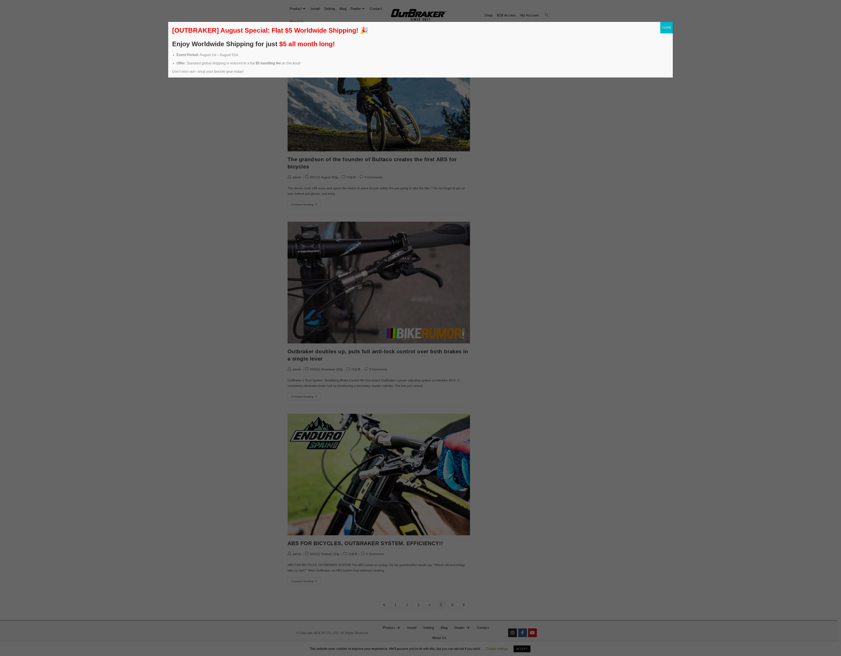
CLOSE (666, 27)
